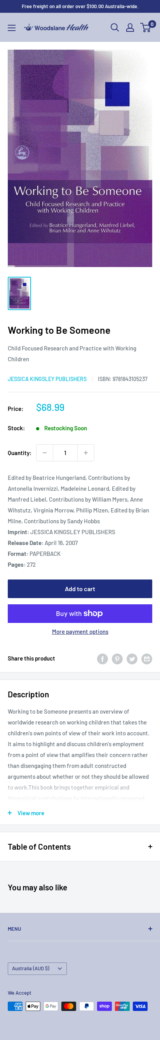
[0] (146, 27)
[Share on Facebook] (102, 658)
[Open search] (115, 27)
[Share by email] (146, 658)
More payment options (80, 631)
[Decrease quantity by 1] (45, 453)
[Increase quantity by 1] (86, 453)
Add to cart (80, 588)
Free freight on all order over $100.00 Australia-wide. (80, 6)
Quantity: (19, 452)
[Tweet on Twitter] (132, 658)
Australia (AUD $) (30, 968)
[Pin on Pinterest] (117, 658)
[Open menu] (12, 28)
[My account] (130, 27)
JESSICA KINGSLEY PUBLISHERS (47, 379)
